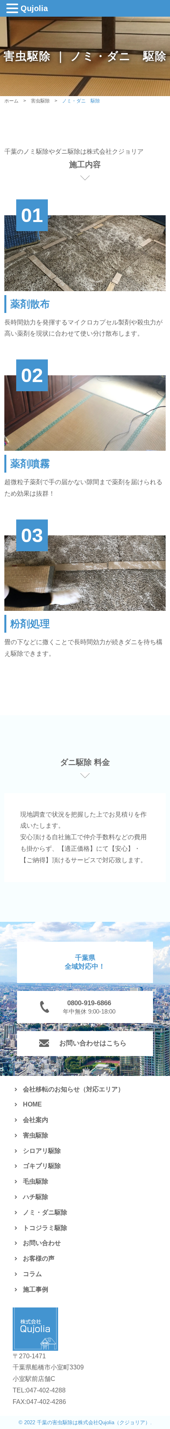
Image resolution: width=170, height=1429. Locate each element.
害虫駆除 (35, 1135)
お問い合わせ (42, 1243)
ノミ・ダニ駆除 (45, 1212)
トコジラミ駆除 (45, 1227)
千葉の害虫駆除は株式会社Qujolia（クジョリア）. (94, 1422)
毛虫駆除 (35, 1181)
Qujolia (34, 8)
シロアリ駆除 (42, 1150)
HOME (32, 1104)
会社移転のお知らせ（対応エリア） (73, 1089)
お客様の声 (39, 1258)
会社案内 (35, 1119)
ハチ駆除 (35, 1196)
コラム (32, 1274)
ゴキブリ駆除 (42, 1166)
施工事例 (35, 1289)
